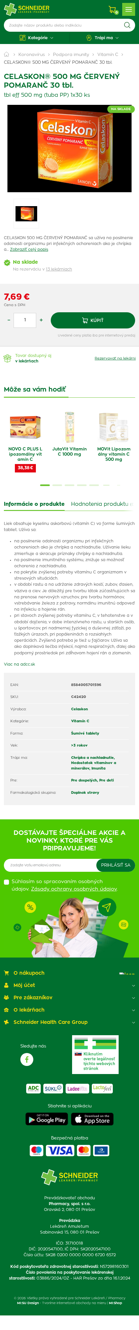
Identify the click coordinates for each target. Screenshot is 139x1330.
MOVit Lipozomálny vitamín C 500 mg (114, 454)
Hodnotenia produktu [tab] (103, 504)
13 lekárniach (59, 269)
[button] (37, 38)
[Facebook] (26, 1059)
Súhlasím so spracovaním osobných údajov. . (65, 885)
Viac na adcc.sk (19, 664)
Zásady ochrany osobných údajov (74, 889)
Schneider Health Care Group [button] (51, 1022)
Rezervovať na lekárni (115, 358)
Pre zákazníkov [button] (33, 997)
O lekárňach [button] (29, 1010)
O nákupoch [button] (29, 973)
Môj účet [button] (24, 985)
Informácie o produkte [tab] (34, 504)
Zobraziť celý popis (29, 249)
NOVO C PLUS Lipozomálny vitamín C (25, 454)
